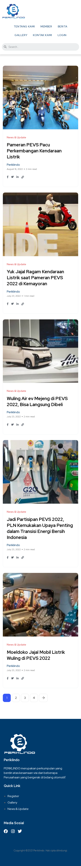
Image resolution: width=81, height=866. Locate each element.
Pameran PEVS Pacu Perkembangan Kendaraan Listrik (34, 151)
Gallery (21, 35)
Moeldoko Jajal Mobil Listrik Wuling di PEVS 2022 (36, 655)
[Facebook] (6, 831)
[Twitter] (20, 831)
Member (46, 26)
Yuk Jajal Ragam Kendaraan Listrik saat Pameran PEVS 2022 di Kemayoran (35, 278)
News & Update (18, 809)
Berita (62, 26)
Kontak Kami (42, 35)
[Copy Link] (22, 177)
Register (13, 796)
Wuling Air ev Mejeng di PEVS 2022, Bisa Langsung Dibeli (37, 401)
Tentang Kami (24, 26)
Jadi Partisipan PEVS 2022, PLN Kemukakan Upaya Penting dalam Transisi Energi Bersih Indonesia (40, 528)
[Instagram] (13, 831)
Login (62, 35)
